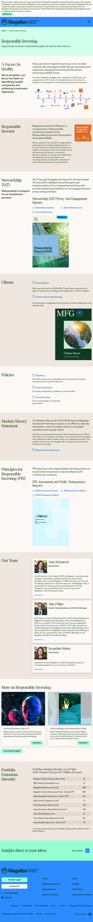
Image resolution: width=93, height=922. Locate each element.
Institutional (43, 906)
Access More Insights (12, 751)
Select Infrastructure (73, 208)
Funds (45, 878)
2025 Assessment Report (75, 491)
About (75, 878)
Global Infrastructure (51, 884)
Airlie (63, 906)
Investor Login (14, 880)
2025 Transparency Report (47, 495)
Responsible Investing (82, 894)
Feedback (28, 906)
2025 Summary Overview (46, 491)
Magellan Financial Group (81, 906)
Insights (75, 884)
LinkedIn (8, 897)
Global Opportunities (44, 208)
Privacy (39, 914)
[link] (4, 31)
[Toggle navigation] (89, 22)
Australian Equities (50, 894)
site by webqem (80, 914)
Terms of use (50, 914)
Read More (39, 595)
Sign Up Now (77, 851)
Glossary (14, 906)
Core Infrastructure (43, 212)
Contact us (7, 14)
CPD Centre (77, 889)
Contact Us (14, 886)
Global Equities (48, 889)
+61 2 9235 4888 (11, 893)
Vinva (53, 906)
